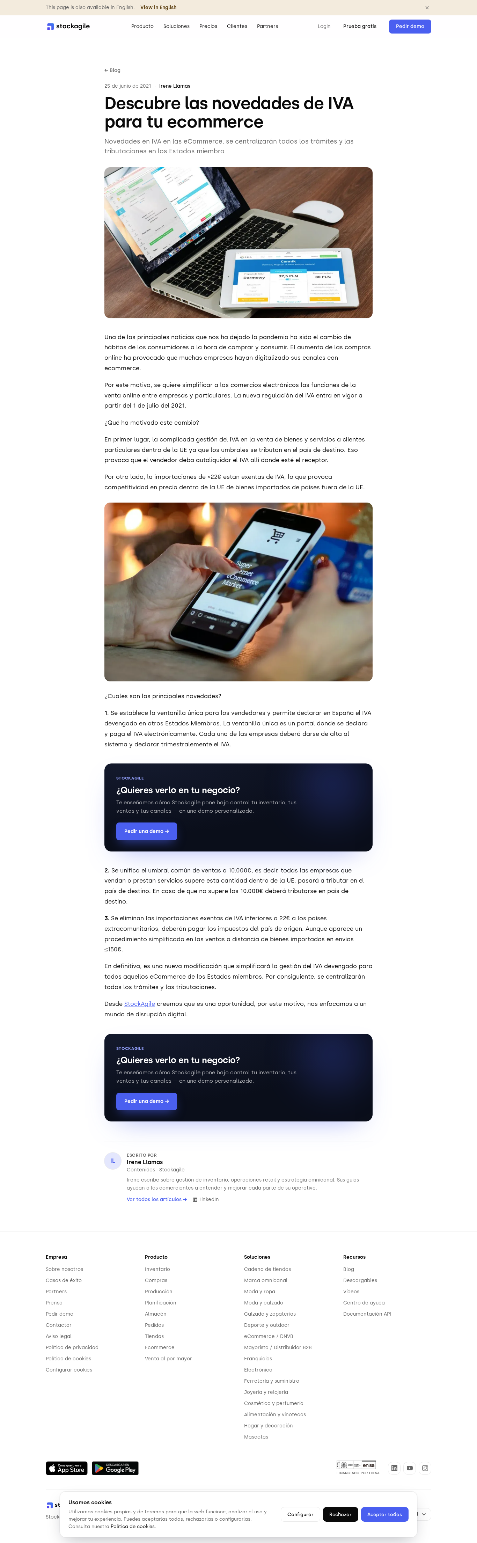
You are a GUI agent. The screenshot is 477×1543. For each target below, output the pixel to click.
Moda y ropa (259, 1292)
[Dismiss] (427, 7)
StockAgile (139, 1003)
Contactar (59, 1325)
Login (324, 26)
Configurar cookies (69, 1370)
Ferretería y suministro (271, 1381)
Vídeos (351, 1292)
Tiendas (154, 1336)
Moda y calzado (263, 1303)
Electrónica (258, 1370)
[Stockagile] (68, 26)
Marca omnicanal (265, 1281)
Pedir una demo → (146, 831)
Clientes (237, 26)
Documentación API (367, 1314)
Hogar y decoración (268, 1426)
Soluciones (176, 26)
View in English (158, 7)
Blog (348, 1269)
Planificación (160, 1303)
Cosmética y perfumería (273, 1403)
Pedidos (154, 1325)
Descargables (360, 1281)
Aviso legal (59, 1336)
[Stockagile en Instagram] (425, 1468)
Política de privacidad (72, 1348)
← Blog (112, 70)
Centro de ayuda (364, 1303)
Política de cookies (68, 1359)
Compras (156, 1281)
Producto (142, 26)
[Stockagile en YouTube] (409, 1468)
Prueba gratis (359, 26)
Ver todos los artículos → (157, 1199)
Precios (208, 26)
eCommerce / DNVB (268, 1336)
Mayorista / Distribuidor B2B (278, 1348)
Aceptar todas (384, 1514)
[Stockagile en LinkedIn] (394, 1468)
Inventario (157, 1269)
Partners (267, 26)
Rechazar (340, 1514)
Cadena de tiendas (267, 1269)
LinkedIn (209, 1199)
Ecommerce (160, 1348)
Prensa (54, 1303)
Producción (159, 1292)
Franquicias (258, 1359)
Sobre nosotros (64, 1269)
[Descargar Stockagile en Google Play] (115, 1468)
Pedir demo (410, 26)
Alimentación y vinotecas (275, 1415)
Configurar (300, 1514)
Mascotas (256, 1437)
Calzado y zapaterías (270, 1314)
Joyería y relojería (266, 1392)
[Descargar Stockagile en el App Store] (67, 1468)
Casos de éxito (64, 1281)
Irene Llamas (145, 1162)
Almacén (156, 1314)
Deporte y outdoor (266, 1325)
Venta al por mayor (168, 1359)
